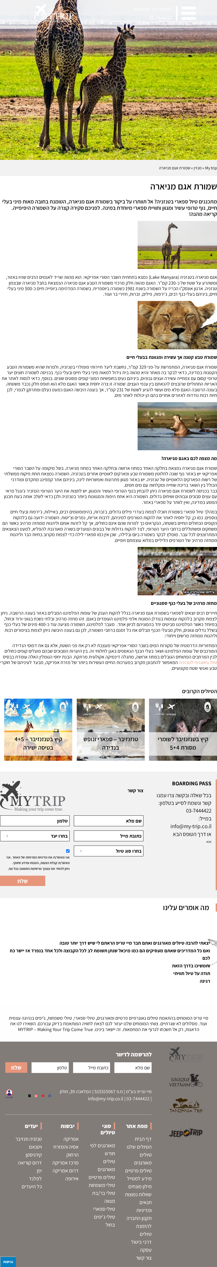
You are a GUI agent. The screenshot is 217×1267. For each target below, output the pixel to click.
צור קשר (144, 1257)
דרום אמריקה (66, 1170)
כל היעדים (32, 1186)
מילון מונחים (140, 1186)
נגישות (8, 1261)
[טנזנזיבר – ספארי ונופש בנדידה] (111, 730)
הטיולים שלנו (139, 1146)
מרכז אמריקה (65, 1162)
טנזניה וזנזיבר (28, 1138)
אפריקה (71, 1138)
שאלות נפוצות (138, 1194)
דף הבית (143, 1138)
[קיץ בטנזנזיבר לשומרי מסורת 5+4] (183, 730)
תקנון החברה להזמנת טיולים (139, 1226)
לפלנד (35, 1178)
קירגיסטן (34, 1154)
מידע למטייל (139, 1178)
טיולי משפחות (102, 1185)
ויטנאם (35, 1146)
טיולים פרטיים (138, 1170)
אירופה (72, 1178)
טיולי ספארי (104, 1208)
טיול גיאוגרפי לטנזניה (198, 662)
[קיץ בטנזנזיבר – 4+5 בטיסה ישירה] (38, 730)
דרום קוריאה (30, 1162)
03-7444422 (160, 18)
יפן (39, 1170)
